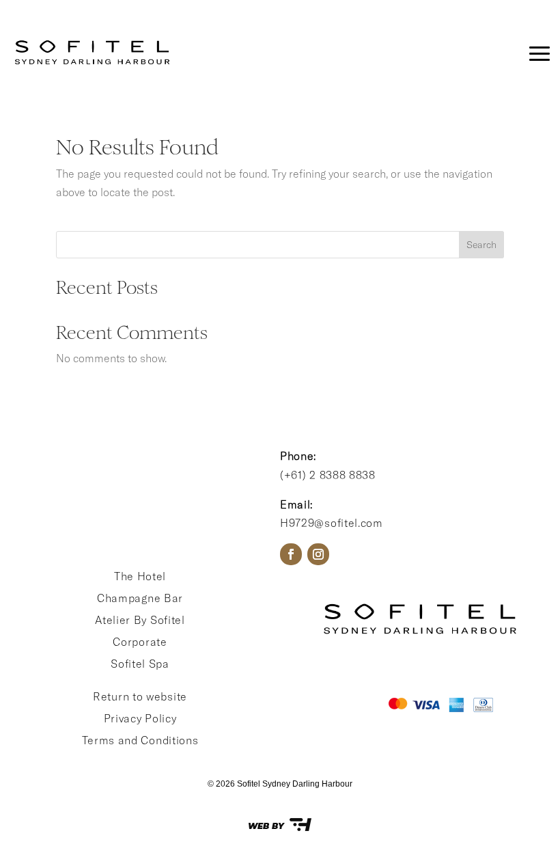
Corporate (140, 642)
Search (481, 245)
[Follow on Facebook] (291, 554)
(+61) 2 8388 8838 (328, 475)
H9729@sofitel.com (331, 523)
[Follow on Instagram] (318, 554)
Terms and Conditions (140, 740)
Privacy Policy (140, 718)
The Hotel (140, 576)
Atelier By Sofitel (140, 620)
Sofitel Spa (140, 663)
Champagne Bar (140, 598)
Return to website (140, 696)
